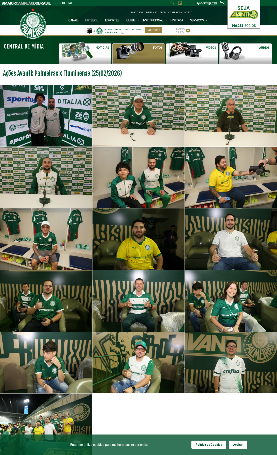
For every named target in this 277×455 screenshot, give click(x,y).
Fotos (158, 47)
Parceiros (137, 12)
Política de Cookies (208, 444)
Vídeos (211, 47)
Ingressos (153, 30)
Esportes (112, 20)
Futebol (91, 20)
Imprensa (151, 12)
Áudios (264, 47)
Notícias (102, 47)
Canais (73, 20)
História (177, 20)
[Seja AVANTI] (244, 11)
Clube (130, 20)
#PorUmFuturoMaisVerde (176, 12)
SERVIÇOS (197, 20)
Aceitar (238, 444)
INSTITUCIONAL (153, 20)
